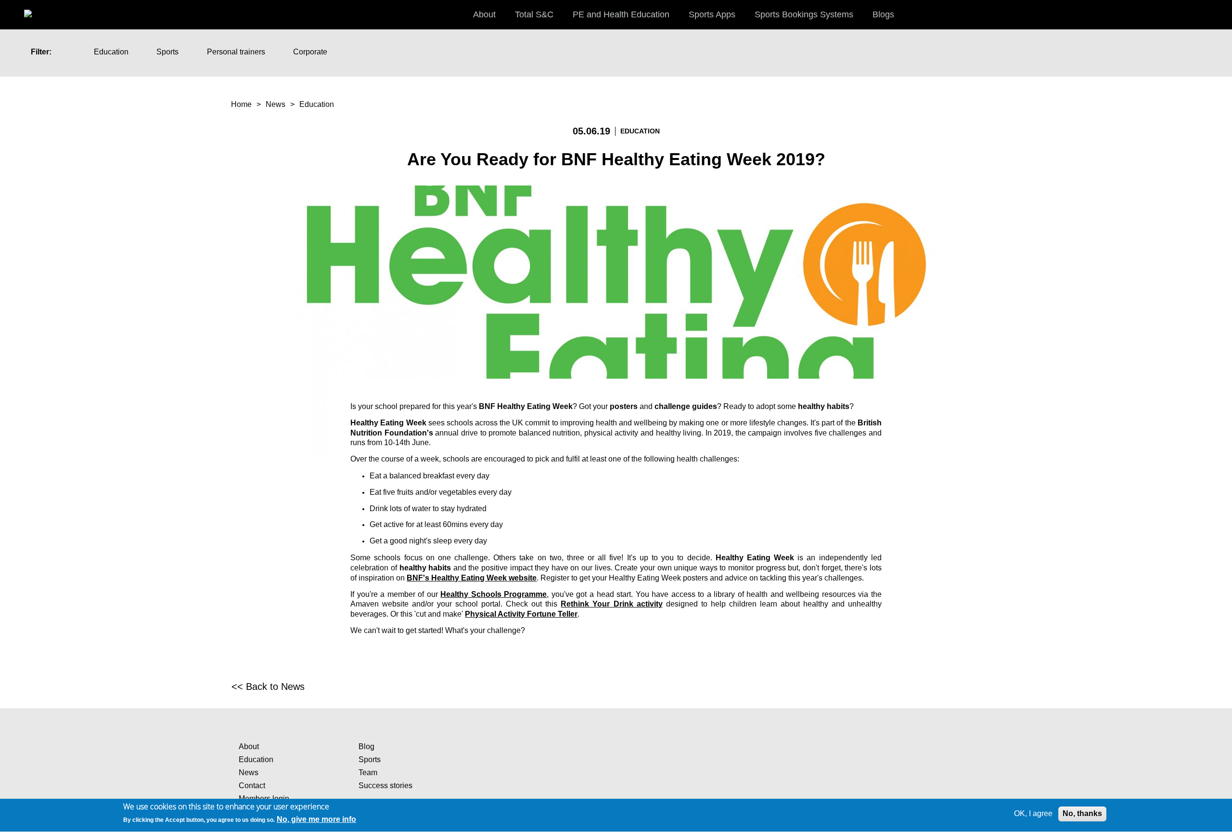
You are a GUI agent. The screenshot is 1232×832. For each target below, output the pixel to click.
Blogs (883, 14)
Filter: (41, 52)
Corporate (310, 52)
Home (241, 104)
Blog (366, 746)
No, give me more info (316, 819)
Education (111, 52)
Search (1215, 14)
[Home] (38, 9)
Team (368, 772)
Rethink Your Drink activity (611, 604)
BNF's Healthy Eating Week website (472, 578)
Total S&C (534, 14)
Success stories (385, 785)
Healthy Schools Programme (493, 594)
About (249, 746)
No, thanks (1082, 813)
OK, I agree (1033, 813)
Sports (167, 52)
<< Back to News (268, 686)
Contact (252, 785)
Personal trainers (236, 52)
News (275, 104)
